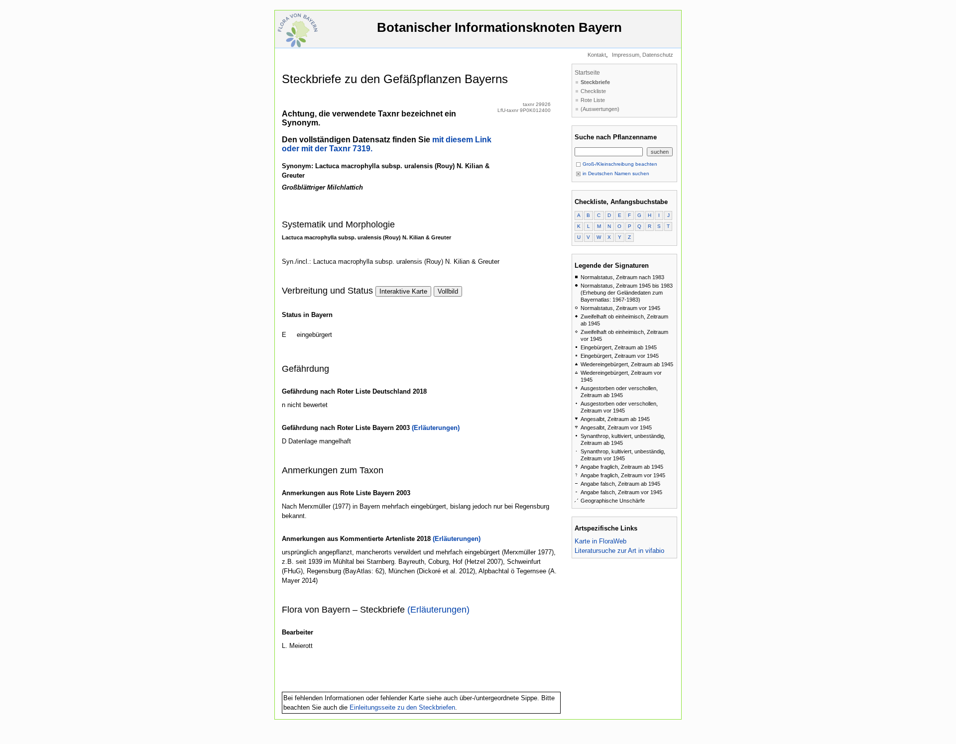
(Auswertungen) (600, 109)
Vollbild (448, 291)
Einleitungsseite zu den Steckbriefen (402, 707)
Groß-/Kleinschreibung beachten (619, 164)
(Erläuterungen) (436, 427)
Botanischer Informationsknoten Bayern (499, 27)
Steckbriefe (595, 82)
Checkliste (593, 91)
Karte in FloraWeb (600, 541)
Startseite (587, 72)
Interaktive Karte (403, 291)
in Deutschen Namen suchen (615, 173)
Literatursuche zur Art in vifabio (619, 550)
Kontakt (597, 55)
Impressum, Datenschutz (642, 55)
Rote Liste (593, 100)
